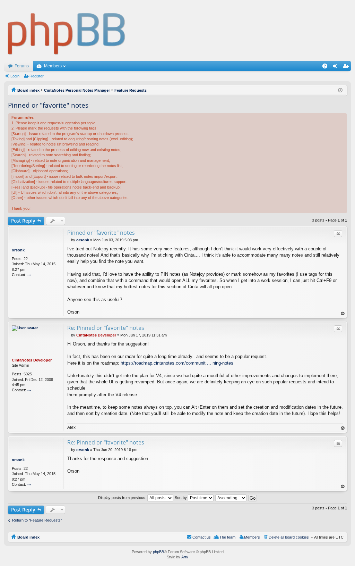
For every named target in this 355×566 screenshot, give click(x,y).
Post (23, 220)
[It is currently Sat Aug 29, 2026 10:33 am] (340, 90)
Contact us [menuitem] (201, 537)
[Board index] (66, 30)
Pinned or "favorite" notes (48, 105)
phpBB (158, 552)
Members (53, 66)
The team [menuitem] (227, 537)
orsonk (18, 250)
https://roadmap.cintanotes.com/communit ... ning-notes (177, 363)
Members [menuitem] (252, 537)
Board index (28, 537)
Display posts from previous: (122, 498)
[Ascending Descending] (231, 498)
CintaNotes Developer (32, 360)
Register (36, 76)
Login (14, 76)
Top (343, 313)
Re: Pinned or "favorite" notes (105, 328)
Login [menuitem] (336, 67)
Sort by (181, 498)
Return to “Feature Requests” (37, 520)
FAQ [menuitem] (327, 67)
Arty (184, 557)
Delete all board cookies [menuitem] (289, 537)
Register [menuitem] (347, 67)
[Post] (69, 240)
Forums (22, 66)
